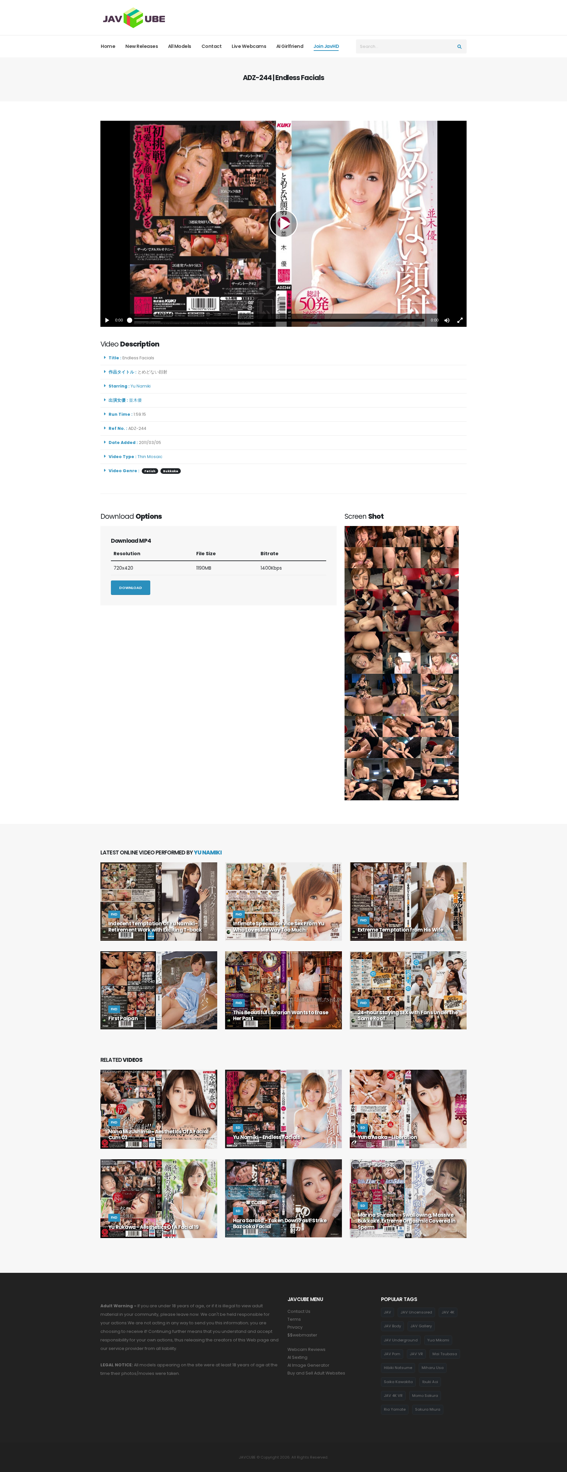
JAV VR (416, 1353)
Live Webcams (249, 46)
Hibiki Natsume (398, 1367)
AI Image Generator (308, 1365)
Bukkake (170, 471)
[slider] (277, 320)
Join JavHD (326, 46)
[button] (446, 320)
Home (108, 46)
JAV (387, 1312)
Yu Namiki (142, 386)
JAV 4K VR (393, 1395)
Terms (294, 1319)
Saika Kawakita (398, 1381)
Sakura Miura (427, 1409)
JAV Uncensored (416, 1312)
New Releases (141, 46)
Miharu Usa (433, 1367)
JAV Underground (401, 1340)
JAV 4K (448, 1312)
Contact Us (298, 1311)
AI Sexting (297, 1357)
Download (130, 587)
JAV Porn (392, 1353)
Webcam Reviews (306, 1349)
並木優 (136, 400)
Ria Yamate (395, 1409)
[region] (283, 224)
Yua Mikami (438, 1340)
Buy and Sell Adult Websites (316, 1373)
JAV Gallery (421, 1326)
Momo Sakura (425, 1395)
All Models (179, 46)
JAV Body (392, 1326)
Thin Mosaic (149, 456)
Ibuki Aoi (430, 1381)
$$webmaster (302, 1335)
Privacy (295, 1327)
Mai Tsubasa (444, 1353)
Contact (211, 46)
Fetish (150, 471)
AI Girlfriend (290, 46)
